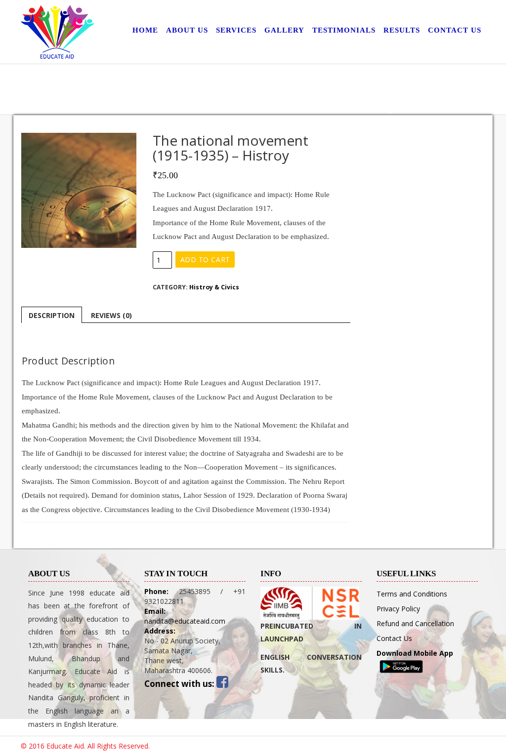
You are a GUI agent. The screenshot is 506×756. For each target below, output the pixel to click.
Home (145, 30)
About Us (187, 30)
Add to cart (205, 259)
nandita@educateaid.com (184, 621)
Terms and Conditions (412, 593)
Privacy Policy (398, 608)
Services (236, 30)
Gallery (284, 30)
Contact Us (454, 30)
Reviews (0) (111, 315)
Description (52, 315)
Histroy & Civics (214, 287)
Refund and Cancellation (415, 623)
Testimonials (344, 30)
